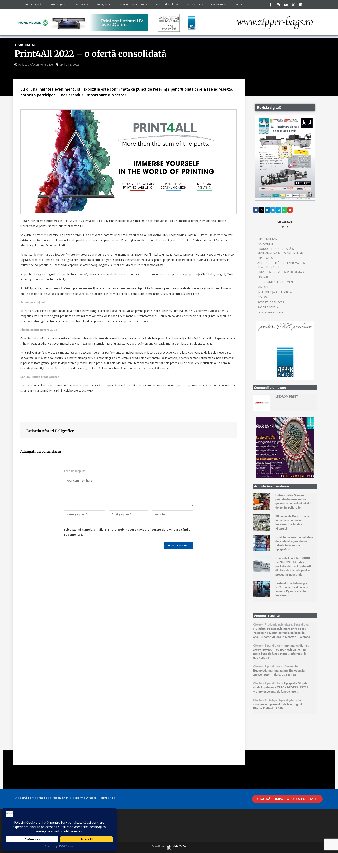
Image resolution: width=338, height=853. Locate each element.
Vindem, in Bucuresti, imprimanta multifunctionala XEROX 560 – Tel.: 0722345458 (279, 612)
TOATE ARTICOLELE (270, 312)
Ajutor (25, 774)
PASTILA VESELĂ (268, 307)
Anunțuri (101, 4)
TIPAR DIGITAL (267, 238)
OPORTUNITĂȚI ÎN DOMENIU (276, 282)
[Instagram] (278, 4)
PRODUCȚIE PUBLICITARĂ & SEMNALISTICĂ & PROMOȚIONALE (280, 250)
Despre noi (193, 4)
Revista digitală (164, 4)
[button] (256, 210)
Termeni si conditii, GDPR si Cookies (43, 763)
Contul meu (218, 4)
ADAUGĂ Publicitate (131, 4)
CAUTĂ (238, 4)
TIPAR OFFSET (266, 257)
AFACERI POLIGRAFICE (174, 787)
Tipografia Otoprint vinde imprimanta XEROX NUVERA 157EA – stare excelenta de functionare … (280, 629)
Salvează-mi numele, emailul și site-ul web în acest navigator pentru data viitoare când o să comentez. (127, 532)
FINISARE (263, 277)
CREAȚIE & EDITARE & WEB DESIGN (280, 272)
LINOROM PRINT (286, 338)
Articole (80, 4)
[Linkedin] (301, 4)
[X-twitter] (293, 4)
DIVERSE (262, 297)
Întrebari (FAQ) (58, 4)
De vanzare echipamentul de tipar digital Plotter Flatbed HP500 (277, 645)
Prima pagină (32, 4)
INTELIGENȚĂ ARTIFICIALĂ (274, 292)
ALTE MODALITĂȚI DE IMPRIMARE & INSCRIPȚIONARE (281, 264)
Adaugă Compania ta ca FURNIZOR (287, 740)
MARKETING (265, 287)
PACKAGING (265, 243)
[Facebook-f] (270, 4)
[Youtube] (285, 4)
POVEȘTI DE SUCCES (270, 302)
